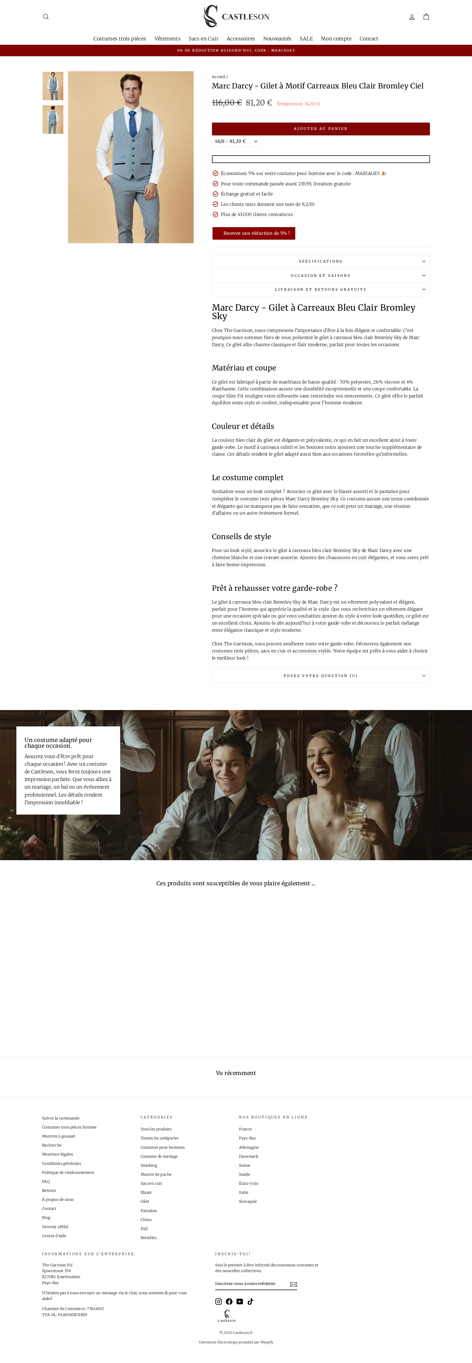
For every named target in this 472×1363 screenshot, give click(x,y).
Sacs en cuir (152, 1183)
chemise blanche (230, 557)
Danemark (248, 1156)
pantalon (388, 491)
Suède (244, 1174)
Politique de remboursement (68, 1172)
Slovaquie (248, 1201)
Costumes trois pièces (119, 38)
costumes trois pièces (235, 651)
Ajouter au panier (321, 128)
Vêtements (168, 38)
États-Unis (248, 1183)
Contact (369, 38)
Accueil (219, 77)
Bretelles (149, 1238)
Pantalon (149, 1210)
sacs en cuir (273, 651)
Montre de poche (156, 1174)
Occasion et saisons (321, 275)
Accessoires (241, 38)
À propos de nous (57, 1199)
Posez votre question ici (321, 675)
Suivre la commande (60, 1118)
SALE (306, 38)
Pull (144, 1229)
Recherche (52, 1145)
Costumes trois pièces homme (69, 1127)
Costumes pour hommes (163, 1147)
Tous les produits (156, 1129)
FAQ (46, 1181)
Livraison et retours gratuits (321, 289)
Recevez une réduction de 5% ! (256, 233)
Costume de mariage (159, 1156)
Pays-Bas (247, 1138)
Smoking (149, 1165)
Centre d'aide (54, 1236)
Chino (146, 1220)
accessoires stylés (312, 651)
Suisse (244, 1165)
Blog (46, 1217)
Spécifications (321, 261)
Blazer (146, 1192)
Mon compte (336, 38)
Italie (243, 1192)
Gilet (145, 1201)
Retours (49, 1190)
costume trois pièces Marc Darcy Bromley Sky (289, 498)
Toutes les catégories (160, 1138)
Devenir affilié (55, 1227)
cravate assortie (280, 557)
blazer (345, 491)
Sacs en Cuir (204, 38)
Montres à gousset (58, 1136)
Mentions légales (57, 1154)
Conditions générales (61, 1163)
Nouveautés (277, 38)
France (245, 1129)
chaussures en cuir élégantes (357, 557)
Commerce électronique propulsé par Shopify (236, 1342)
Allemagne (249, 1147)
